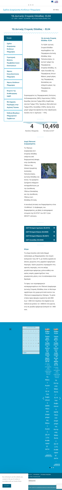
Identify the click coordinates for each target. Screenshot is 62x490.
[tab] (13, 38)
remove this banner (51, 487)
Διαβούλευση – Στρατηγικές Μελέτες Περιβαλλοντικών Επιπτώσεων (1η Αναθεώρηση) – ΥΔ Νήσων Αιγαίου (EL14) (47, 346)
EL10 (57, 373)
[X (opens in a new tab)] (29, 5)
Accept (6, 485)
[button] (10, 329)
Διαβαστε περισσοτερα (48, 456)
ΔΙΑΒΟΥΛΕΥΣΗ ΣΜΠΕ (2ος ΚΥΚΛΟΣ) (48, 373)
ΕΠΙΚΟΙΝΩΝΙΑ (36, 474)
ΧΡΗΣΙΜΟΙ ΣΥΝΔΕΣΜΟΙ (46, 474)
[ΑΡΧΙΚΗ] (12, 18)
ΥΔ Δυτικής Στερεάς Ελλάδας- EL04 (41, 18)
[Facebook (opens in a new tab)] (31, 5)
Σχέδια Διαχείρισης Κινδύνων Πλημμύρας (21, 10)
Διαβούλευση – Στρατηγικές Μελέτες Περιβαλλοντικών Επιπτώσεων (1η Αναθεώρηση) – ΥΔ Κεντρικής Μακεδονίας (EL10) (56, 348)
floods (48, 364)
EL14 (49, 369)
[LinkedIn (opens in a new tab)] (33, 5)
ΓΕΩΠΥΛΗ (30, 474)
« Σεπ (24, 353)
